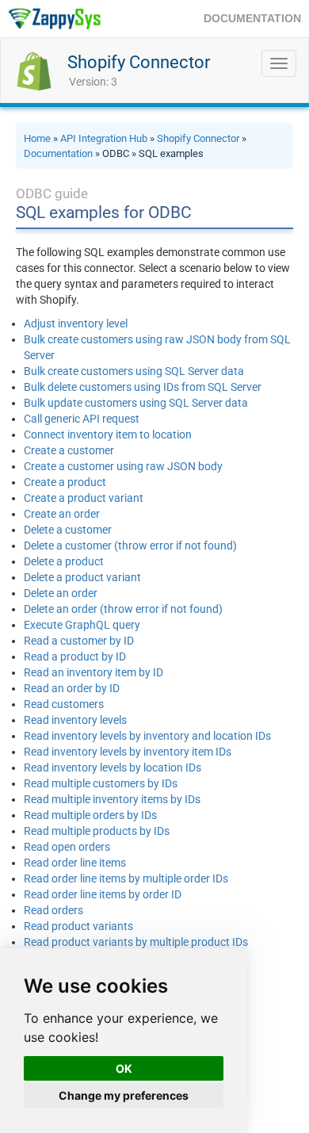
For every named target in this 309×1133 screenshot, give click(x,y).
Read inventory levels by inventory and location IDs (147, 735)
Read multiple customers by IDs (100, 783)
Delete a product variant (82, 577)
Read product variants (78, 926)
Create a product (65, 482)
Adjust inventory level (76, 323)
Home (37, 138)
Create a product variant (83, 498)
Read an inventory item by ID (93, 672)
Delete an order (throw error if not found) (123, 609)
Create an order (62, 513)
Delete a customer (68, 529)
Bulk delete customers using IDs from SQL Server (142, 387)
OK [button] (124, 1068)
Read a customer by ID (79, 640)
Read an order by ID (72, 688)
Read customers (64, 704)
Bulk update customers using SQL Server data (136, 402)
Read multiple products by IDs (97, 831)
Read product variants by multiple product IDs (136, 942)
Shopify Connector (138, 62)
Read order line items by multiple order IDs (126, 878)
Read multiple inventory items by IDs (112, 799)
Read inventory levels (75, 720)
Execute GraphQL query (82, 624)
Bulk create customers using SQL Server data (134, 371)
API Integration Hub (103, 138)
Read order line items (75, 862)
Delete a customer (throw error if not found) (130, 545)
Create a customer (69, 450)
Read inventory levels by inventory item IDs (127, 751)
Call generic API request (81, 418)
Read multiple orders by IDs (90, 815)
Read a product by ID (75, 656)
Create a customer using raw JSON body (123, 466)
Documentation (58, 153)
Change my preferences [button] (124, 1095)
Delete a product (64, 561)
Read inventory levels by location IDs (112, 767)
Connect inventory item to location (108, 434)
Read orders (53, 910)
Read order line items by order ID (102, 894)
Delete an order (60, 593)
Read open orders (67, 846)
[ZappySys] (54, 18)
